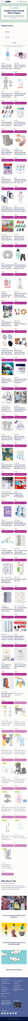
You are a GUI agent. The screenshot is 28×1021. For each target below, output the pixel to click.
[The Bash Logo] (9, 1002)
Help (2, 985)
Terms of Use (3, 996)
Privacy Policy (4, 991)
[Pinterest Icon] (10, 1013)
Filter (14, 42)
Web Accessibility (17, 985)
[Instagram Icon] (7, 1013)
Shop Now (7, 37)
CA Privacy (16, 983)
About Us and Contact (5, 983)
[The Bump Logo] (7, 1)
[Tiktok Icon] (5, 1013)
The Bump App (4, 981)
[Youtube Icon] (13, 1013)
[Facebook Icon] (2, 1013)
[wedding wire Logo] (8, 1004)
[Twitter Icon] (16, 1013)
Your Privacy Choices (18, 981)
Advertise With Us (4, 989)
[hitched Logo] (2, 1004)
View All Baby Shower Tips (7, 883)
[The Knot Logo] (3, 1002)
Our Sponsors (16, 987)
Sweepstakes (4, 987)
